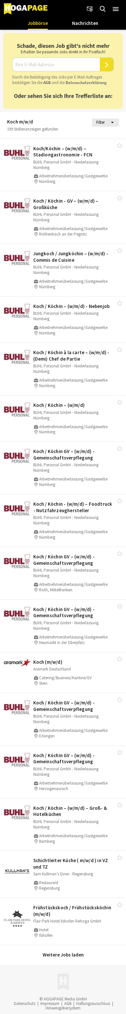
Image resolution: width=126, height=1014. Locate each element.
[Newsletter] (89, 9)
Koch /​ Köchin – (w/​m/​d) (59, 405)
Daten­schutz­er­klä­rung (86, 82)
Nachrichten (85, 23)
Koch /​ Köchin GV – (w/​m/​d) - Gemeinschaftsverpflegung (64, 454)
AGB (47, 82)
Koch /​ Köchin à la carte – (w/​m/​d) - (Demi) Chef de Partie (71, 355)
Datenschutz (25, 1003)
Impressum (49, 1003)
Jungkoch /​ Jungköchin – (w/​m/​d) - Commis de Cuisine (71, 256)
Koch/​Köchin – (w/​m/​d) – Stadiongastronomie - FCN (63, 151)
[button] (115, 9)
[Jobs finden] (102, 9)
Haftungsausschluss (93, 1003)
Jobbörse (38, 23)
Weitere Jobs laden (63, 955)
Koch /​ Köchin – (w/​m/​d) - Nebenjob (71, 306)
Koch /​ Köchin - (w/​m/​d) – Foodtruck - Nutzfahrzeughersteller (72, 507)
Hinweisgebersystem (63, 1008)
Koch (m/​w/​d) (47, 662)
